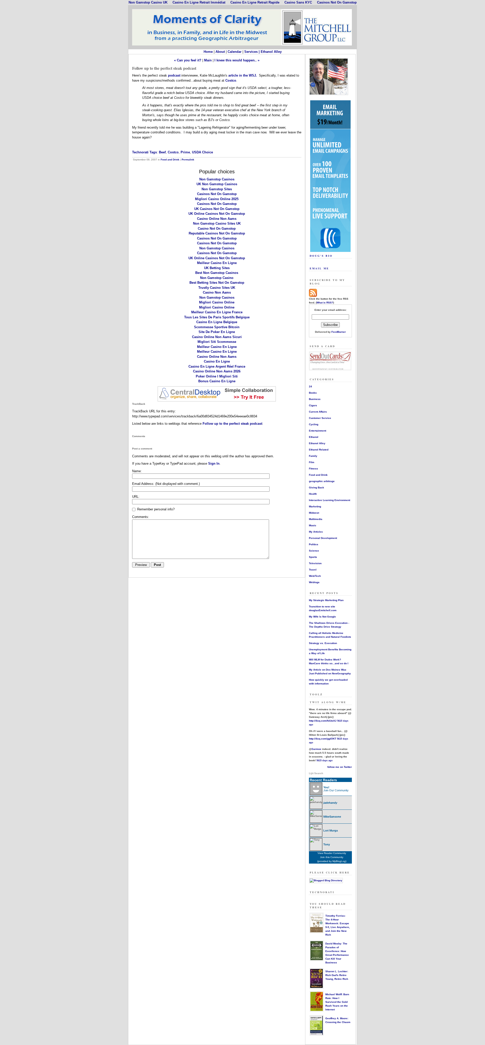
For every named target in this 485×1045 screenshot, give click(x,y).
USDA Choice (202, 152)
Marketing (315, 506)
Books (313, 392)
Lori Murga (330, 830)
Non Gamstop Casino (216, 278)
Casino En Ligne (217, 361)
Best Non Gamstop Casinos (216, 273)
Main (208, 60)
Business (315, 399)
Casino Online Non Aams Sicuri (217, 337)
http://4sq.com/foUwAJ (322, 720)
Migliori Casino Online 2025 (216, 199)
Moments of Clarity (242, 27)
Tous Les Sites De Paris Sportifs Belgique (217, 317)
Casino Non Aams (217, 292)
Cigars (313, 405)
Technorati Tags (144, 152)
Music (312, 525)
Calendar (234, 52)
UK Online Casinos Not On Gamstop (216, 214)
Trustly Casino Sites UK (216, 288)
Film (311, 462)
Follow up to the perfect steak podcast (232, 423)
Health (313, 493)
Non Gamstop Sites (217, 189)
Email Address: (166, 484)
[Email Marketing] (330, 251)
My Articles (316, 531)
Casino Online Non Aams (216, 219)
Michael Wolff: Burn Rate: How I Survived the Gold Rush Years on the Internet (337, 1002)
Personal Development (323, 538)
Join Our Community (336, 790)
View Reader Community (332, 853)
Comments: (140, 517)
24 (310, 386)
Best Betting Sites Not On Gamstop (216, 282)
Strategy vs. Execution (323, 643)
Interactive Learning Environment (329, 500)
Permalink (188, 159)
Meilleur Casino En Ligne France (217, 312)
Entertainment (317, 430)
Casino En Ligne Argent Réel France (216, 366)
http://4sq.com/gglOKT (322, 738)
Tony (326, 844)
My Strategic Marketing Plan (326, 600)
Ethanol (313, 437)
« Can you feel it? (187, 60)
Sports (313, 557)
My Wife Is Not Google (322, 616)
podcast (174, 75)
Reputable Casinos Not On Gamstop (217, 233)
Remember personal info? (155, 509)
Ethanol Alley (271, 52)
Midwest (314, 512)
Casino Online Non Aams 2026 (216, 371)
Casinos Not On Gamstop (217, 194)
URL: (135, 496)
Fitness (313, 468)
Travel (313, 569)
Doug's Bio (321, 255)
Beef (162, 152)
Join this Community (331, 857)
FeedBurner (338, 331)
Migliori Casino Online (216, 302)
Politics (313, 544)
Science (314, 550)
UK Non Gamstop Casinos (217, 184)
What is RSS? (325, 302)
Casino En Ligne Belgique (216, 322)
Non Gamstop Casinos (216, 179)
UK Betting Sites (217, 268)
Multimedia (315, 519)
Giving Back (316, 487)
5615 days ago (325, 760)
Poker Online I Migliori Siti (217, 376)
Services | (252, 52)
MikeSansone (332, 816)
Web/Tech (315, 576)
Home (208, 52)
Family (313, 456)
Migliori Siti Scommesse (217, 342)
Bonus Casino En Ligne (216, 381)
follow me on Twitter (339, 767)
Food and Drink (170, 159)
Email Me (319, 268)
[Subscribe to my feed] (313, 296)
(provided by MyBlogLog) (331, 861)
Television (315, 563)
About (220, 52)
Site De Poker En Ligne (217, 332)
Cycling (313, 424)
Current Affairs (318, 411)
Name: (137, 471)
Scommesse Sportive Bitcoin (216, 327)
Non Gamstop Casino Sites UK (217, 223)
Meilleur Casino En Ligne (217, 263)
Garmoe (316, 749)
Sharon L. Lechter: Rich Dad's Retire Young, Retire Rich (336, 975)
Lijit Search (316, 773)
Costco (230, 80)
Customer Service (320, 418)
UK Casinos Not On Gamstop (216, 209)
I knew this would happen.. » (236, 60)
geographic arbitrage (322, 481)
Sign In (214, 463)
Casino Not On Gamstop (217, 228)
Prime (185, 152)
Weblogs (314, 582)
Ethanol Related (318, 449)
